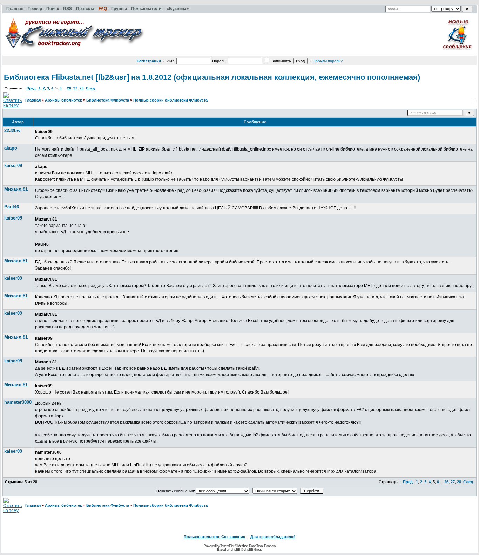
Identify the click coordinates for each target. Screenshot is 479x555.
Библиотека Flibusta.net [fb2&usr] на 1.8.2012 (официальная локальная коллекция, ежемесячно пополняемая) (212, 77)
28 (82, 88)
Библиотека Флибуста (107, 100)
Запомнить (280, 61)
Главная (33, 100)
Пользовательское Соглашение (214, 537)
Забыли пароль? (328, 61)
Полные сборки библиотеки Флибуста (170, 100)
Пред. (31, 88)
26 (69, 88)
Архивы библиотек (63, 100)
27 (75, 88)
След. (91, 88)
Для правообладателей (273, 537)
